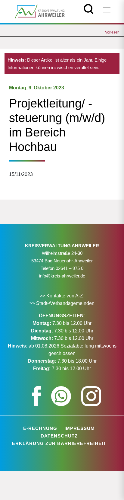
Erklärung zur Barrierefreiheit (59, 443)
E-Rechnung (40, 428)
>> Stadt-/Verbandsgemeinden (62, 303)
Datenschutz (59, 435)
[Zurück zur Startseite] (40, 11)
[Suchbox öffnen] (88, 8)
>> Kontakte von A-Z (62, 295)
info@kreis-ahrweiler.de (62, 275)
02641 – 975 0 (69, 268)
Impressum (79, 428)
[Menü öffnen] (106, 10)
